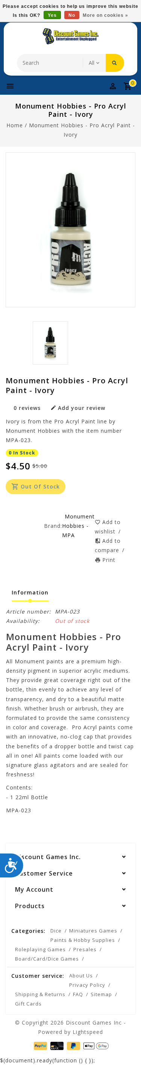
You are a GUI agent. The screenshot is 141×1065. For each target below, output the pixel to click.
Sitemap (101, 994)
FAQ (78, 994)
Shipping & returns (40, 994)
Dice (56, 930)
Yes (52, 15)
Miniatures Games (93, 930)
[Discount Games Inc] (70, 36)
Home (14, 125)
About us (81, 975)
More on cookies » (105, 15)
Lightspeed (88, 1031)
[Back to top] (125, 1046)
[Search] (115, 63)
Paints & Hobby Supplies (82, 940)
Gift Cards (28, 1003)
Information (30, 592)
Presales (85, 949)
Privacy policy (87, 985)
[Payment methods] (39, 1045)
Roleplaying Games (40, 949)
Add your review (81, 407)
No (71, 15)
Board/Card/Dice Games (47, 958)
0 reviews (27, 407)
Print (108, 559)
